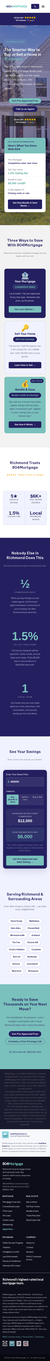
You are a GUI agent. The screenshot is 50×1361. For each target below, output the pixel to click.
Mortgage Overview (12, 1202)
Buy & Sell (37, 797)
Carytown (36, 949)
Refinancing (8, 1224)
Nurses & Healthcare (12, 1261)
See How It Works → (25, 424)
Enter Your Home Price (17, 774)
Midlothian (34, 921)
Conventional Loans (11, 1206)
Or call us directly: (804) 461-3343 (25, 1052)
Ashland (36, 935)
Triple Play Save (33, 1215)
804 (13, 1163)
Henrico (16, 964)
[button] (43, 6)
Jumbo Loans (8, 1220)
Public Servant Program (13, 1243)
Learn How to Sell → (25, 365)
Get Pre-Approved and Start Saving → (25, 860)
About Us (30, 1243)
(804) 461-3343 (8, 1190)
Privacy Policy (28, 1337)
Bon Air (16, 957)
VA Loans (7, 1215)
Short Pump (16, 921)
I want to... (11, 791)
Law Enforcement (10, 1256)
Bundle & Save (32, 1211)
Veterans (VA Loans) (11, 1265)
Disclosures (39, 1337)
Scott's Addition (17, 949)
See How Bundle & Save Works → (25, 204)
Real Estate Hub (33, 1220)
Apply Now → (9, 1229)
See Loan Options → (25, 309)
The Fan (16, 942)
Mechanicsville (17, 935)
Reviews (30, 1252)
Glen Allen (16, 928)
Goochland (32, 964)
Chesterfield (33, 928)
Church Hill (32, 942)
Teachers (6, 1247)
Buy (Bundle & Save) (12, 799)
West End (16, 971)
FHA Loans (7, 1211)
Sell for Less (25, 798)
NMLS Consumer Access (12, 1337)
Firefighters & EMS (11, 1252)
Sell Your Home (33, 1206)
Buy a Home (31, 1202)
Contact (29, 1247)
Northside (32, 957)
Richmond (33, 971)
